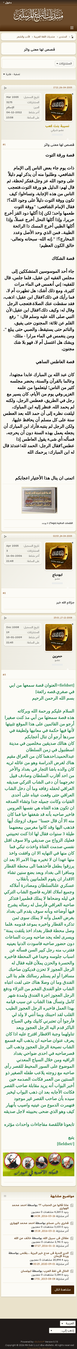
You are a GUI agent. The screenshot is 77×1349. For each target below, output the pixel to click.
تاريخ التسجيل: (31, 97)
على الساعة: (33, 117)
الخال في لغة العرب (56, 1271)
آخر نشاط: (33, 112)
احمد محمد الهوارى (22, 1223)
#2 (4, 593)
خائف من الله (22, 1238)
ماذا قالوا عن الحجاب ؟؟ (53, 1205)
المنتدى (63, 36)
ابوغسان (26, 1271)
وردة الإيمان (61, 1256)
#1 (4, 144)
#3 (4, 674)
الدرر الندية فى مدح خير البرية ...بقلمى (44, 1253)
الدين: (36, 107)
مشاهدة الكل (63, 1289)
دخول (8, 2)
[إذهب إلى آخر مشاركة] (32, 1216)
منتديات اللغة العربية (44, 36)
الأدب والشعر (23, 36)
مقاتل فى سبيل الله (56, 1238)
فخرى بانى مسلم (58, 1223)
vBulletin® (39, 1341)
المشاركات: (33, 102)
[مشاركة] (5, 88)
